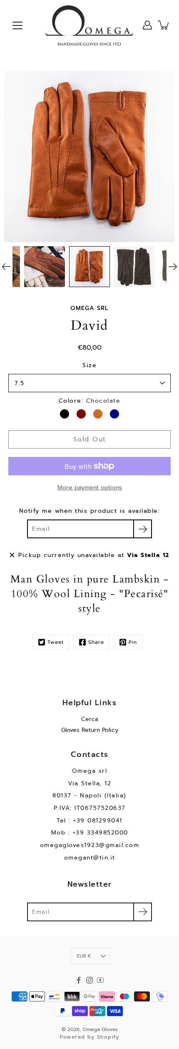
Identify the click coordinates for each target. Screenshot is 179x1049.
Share (96, 642)
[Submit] (142, 912)
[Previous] (6, 266)
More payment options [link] (89, 487)
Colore (90, 400)
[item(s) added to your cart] (164, 25)
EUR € (84, 956)
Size (89, 365)
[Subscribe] (142, 528)
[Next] (173, 266)
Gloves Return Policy (89, 730)
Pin (133, 642)
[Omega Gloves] (89, 25)
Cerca (89, 719)
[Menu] (17, 25)
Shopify (108, 1037)
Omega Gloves (100, 1029)
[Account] (147, 25)
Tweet (55, 642)
